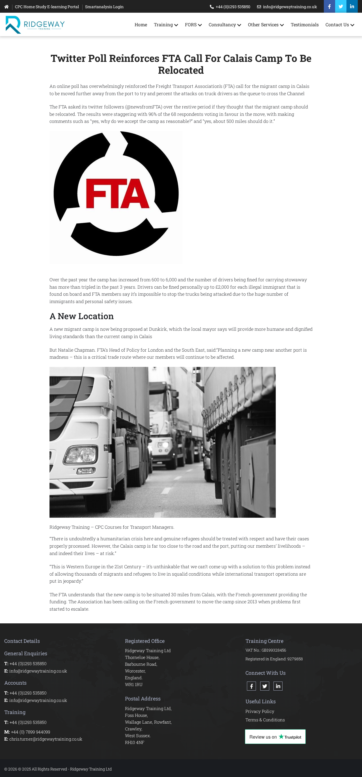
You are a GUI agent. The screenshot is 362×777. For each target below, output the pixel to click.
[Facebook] (329, 6)
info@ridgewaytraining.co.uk (290, 6)
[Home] (6, 6)
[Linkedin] (352, 6)
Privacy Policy (259, 711)
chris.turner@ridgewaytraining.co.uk (45, 739)
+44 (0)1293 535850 (233, 6)
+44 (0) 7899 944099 (30, 732)
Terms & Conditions (265, 719)
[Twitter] (340, 6)
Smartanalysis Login (104, 6)
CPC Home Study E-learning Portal (47, 6)
